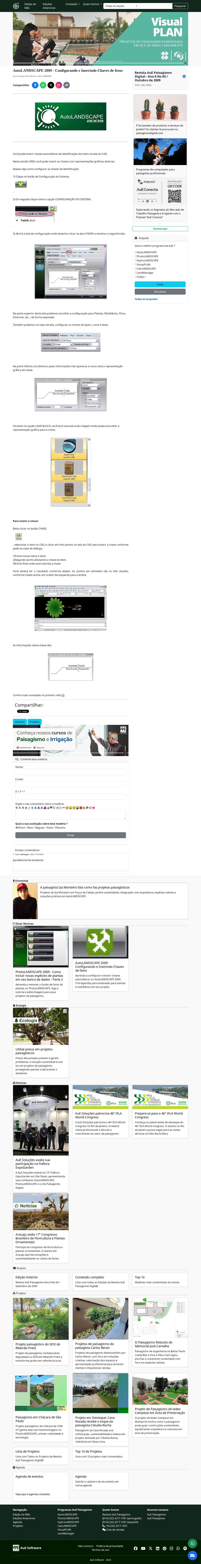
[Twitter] (151, 1547)
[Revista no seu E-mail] (192, 1555)
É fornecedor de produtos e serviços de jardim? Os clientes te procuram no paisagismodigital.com (159, 129)
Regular (40, 827)
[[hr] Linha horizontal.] (63, 808)
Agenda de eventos (29, 1476)
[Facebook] (136, 1547)
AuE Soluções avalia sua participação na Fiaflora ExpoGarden (33, 1164)
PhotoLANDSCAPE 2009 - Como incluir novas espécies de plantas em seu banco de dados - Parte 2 (39, 976)
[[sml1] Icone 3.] (74, 807)
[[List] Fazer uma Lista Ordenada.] (54, 808)
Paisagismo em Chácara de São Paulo (38, 1419)
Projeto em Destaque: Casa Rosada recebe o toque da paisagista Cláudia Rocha (95, 1421)
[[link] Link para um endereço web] (45, 808)
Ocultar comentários (27, 850)
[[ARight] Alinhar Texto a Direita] (23, 808)
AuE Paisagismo (156, 1514)
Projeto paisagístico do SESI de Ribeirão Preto (38, 1346)
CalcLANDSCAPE (146, 268)
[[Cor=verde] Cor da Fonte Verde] (35, 808)
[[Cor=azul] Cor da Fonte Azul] (38, 808)
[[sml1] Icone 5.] (80, 807)
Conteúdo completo (89, 1277)
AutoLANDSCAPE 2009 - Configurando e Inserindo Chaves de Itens (99, 967)
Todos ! (141, 277)
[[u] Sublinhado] (32, 808)
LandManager (145, 272)
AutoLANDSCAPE (147, 252)
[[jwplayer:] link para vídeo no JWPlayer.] (93, 808)
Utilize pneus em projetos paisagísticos (34, 1051)
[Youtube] (143, 1547)
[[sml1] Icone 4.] (77, 807)
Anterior (20, 722)
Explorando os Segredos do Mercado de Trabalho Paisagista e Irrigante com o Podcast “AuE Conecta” (160, 213)
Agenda (80, 1476)
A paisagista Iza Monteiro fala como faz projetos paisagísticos (85, 887)
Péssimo (60, 827)
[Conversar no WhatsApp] (192, 1543)
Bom (30, 827)
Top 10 (139, 1277)
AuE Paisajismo (156, 1518)
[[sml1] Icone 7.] (87, 808)
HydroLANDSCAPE (147, 260)
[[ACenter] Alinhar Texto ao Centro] (20, 808)
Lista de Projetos (28, 1451)
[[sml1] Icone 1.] (67, 807)
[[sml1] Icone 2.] (70, 807)
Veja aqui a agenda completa (33, 1494)
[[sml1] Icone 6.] (84, 808)
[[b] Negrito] (26, 808)
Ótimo (21, 827)
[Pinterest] (165, 1547)
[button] (15, 39)
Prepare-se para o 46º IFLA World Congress (159, 1115)
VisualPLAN (143, 264)
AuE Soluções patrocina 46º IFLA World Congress (98, 1115)
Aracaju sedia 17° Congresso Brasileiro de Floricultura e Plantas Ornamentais (40, 1238)
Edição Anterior (27, 1277)
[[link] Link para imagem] (48, 808)
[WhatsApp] (179, 1547)
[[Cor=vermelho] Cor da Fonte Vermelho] (42, 808)
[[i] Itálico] (29, 808)
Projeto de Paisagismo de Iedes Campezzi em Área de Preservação (160, 1411)
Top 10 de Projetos (88, 1451)
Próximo (35, 722)
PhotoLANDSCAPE (147, 256)
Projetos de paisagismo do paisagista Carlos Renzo (94, 1346)
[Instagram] (172, 1547)
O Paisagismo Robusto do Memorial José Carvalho (153, 1344)
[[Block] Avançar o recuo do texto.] (57, 808)
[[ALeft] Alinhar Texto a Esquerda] (16, 808)
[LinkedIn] (158, 1547)
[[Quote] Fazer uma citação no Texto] (51, 808)
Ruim (50, 827)
